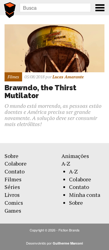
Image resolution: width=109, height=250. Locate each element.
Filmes (13, 179)
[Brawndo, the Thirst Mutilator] (54, 47)
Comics (14, 202)
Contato (15, 171)
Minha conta (84, 194)
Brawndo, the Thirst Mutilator (40, 91)
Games (13, 210)
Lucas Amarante (68, 77)
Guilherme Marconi (68, 243)
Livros (12, 194)
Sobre (11, 155)
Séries (12, 186)
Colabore (16, 163)
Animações (75, 155)
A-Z (65, 163)
